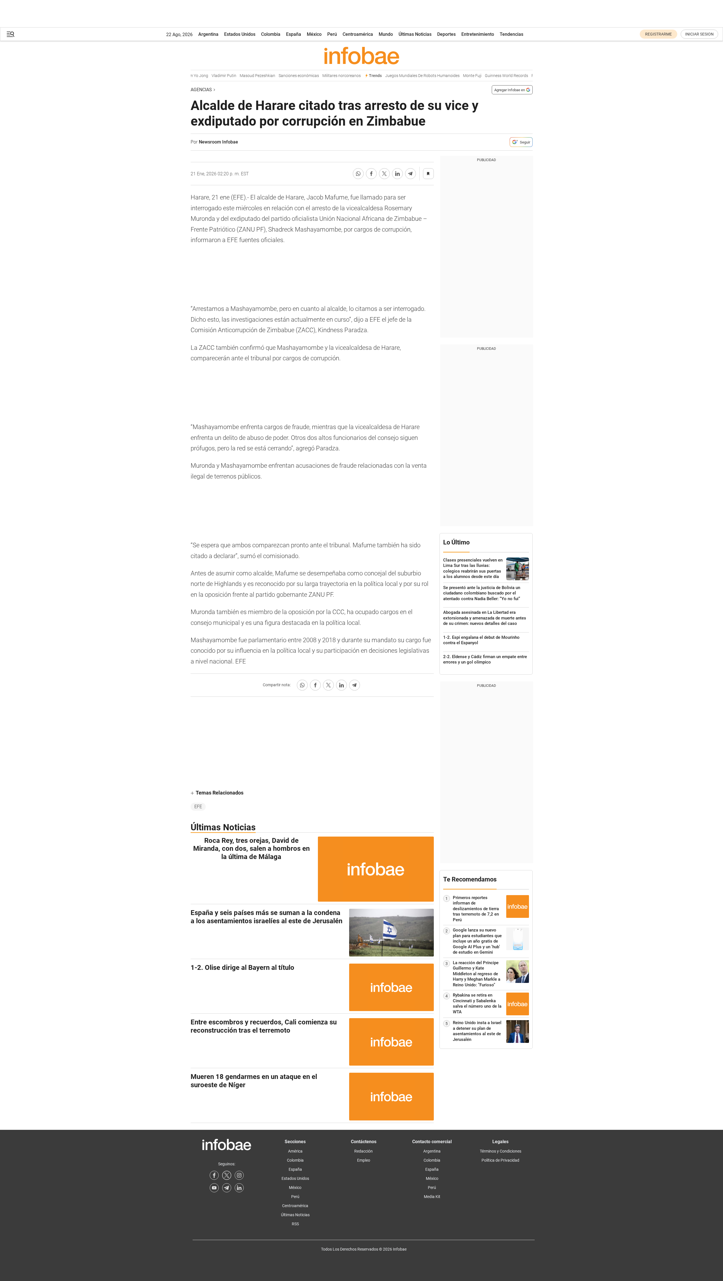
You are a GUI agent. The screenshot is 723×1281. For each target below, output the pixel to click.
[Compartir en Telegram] (410, 173)
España (293, 34)
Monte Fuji (462, 76)
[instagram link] (239, 1175)
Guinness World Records (496, 76)
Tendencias (511, 34)
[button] (10, 34)
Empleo (363, 1160)
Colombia (270, 34)
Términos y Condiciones (500, 1151)
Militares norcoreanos (332, 76)
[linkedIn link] (239, 1187)
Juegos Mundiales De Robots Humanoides (413, 76)
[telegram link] (226, 1187)
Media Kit (432, 1196)
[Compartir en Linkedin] (397, 173)
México (314, 34)
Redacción (363, 1151)
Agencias (201, 89)
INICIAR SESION (699, 34)
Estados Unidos (239, 34)
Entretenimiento (477, 34)
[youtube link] (214, 1187)
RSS (295, 1224)
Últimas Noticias (415, 34)
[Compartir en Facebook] (371, 173)
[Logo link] (362, 55)
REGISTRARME (658, 34)
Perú (332, 34)
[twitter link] (226, 1175)
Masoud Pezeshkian (248, 76)
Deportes (446, 34)
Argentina (208, 34)
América (295, 1151)
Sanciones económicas (289, 76)
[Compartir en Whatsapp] (358, 173)
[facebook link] (214, 1175)
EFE (198, 806)
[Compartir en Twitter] (384, 173)
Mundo (386, 34)
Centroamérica (358, 34)
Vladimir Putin (214, 76)
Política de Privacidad (500, 1160)
